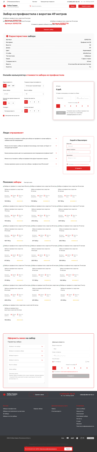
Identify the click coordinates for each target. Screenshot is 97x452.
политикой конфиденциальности (81, 164)
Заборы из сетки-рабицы (10, 416)
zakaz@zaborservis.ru (87, 394)
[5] (88, 106)
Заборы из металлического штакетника (14, 411)
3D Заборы (6, 413)
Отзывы (78, 421)
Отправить (78, 168)
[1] (65, 106)
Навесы (54, 408)
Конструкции (80, 413)
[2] (71, 106)
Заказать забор (48, 29)
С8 (5, 85)
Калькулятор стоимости (47, 1)
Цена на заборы (80, 408)
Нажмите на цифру (73, 102)
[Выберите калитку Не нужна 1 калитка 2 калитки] (26, 360)
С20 (9, 85)
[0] (59, 106)
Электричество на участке (12, 115)
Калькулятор (80, 411)
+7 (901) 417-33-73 (73, 2)
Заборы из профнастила (9, 408)
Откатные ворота (56, 411)
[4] (82, 106)
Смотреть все (28, 182)
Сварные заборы (38, 408)
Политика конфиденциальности (85, 426)
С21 (13, 85)
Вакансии (79, 423)
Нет (26, 102)
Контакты (79, 418)
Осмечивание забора (82, 416)
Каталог (35, 1)
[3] (76, 106)
